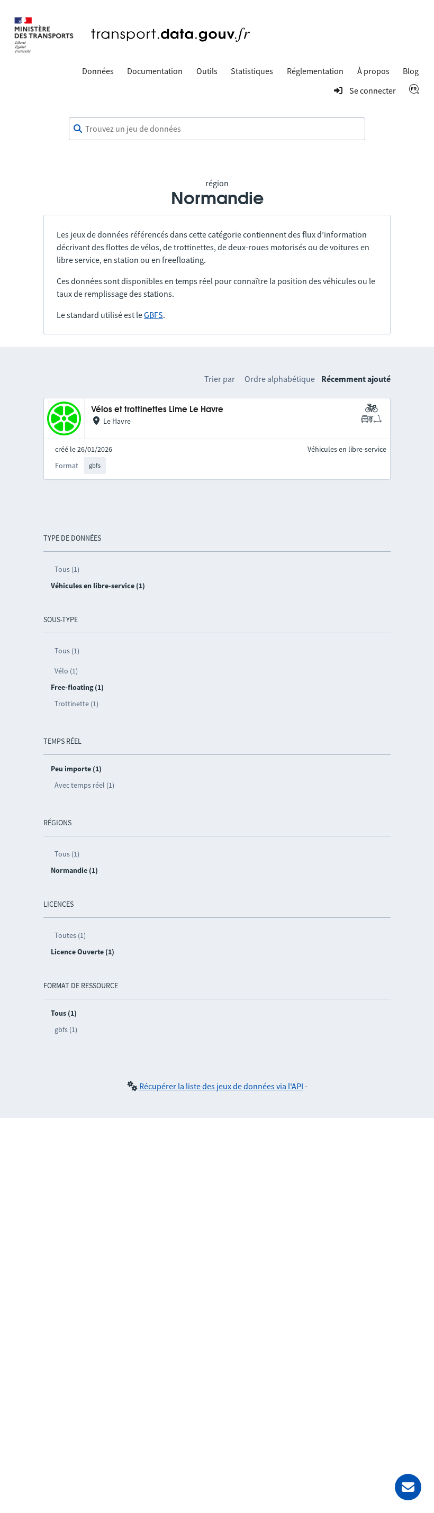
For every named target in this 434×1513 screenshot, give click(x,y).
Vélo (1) (66, 671)
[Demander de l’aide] (408, 1487)
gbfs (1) (66, 1029)
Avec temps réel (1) (84, 785)
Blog (411, 71)
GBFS (153, 314)
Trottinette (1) (76, 703)
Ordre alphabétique (280, 378)
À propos (373, 71)
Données (98, 71)
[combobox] (217, 129)
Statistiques (252, 71)
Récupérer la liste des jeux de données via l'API (221, 1086)
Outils (207, 71)
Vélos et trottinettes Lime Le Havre (157, 410)
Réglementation (315, 71)
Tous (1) (67, 569)
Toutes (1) (70, 935)
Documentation (155, 71)
